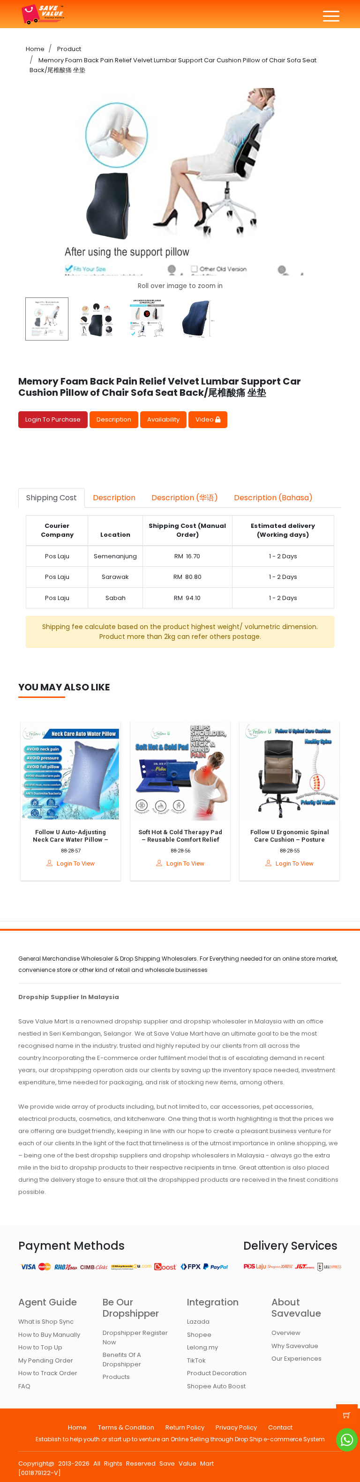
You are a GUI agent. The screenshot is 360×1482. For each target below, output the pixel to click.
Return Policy (184, 1427)
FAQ (24, 1386)
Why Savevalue (294, 1345)
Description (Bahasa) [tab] (273, 497)
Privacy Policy (236, 1427)
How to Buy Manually (49, 1334)
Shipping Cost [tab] (51, 497)
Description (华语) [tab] (184, 497)
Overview (285, 1332)
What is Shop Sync (46, 1321)
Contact (280, 1427)
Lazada (198, 1321)
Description (114, 419)
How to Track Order (47, 1373)
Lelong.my (202, 1347)
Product (68, 48)
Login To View (73, 863)
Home (35, 48)
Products (116, 1376)
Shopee (199, 1334)
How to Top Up (40, 1347)
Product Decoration (217, 1373)
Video (205, 419)
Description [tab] (114, 497)
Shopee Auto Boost (216, 1386)
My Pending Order (45, 1360)
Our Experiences (296, 1358)
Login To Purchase (53, 419)
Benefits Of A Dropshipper (122, 1359)
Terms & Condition (126, 1427)
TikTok (196, 1360)
